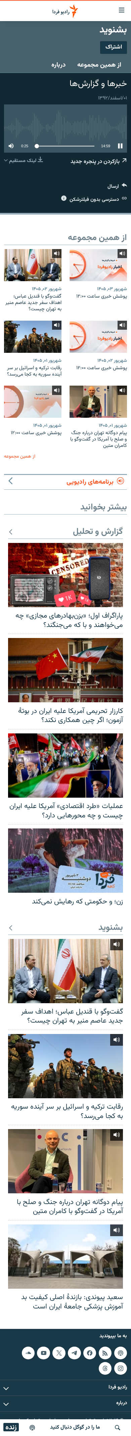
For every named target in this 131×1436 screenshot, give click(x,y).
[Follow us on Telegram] (74, 1353)
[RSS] (105, 1353)
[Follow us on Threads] (105, 1368)
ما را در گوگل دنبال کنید (75, 1427)
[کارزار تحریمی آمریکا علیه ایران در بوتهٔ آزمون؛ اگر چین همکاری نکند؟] (65, 670)
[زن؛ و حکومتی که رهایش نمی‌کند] (65, 860)
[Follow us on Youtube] (43, 1353)
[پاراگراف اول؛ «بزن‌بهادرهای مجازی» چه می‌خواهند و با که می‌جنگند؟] (65, 575)
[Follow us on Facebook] (89, 1353)
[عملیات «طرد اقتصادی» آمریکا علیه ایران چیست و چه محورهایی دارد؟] (65, 765)
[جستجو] (117, 1427)
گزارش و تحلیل (98, 532)
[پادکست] (32, 1427)
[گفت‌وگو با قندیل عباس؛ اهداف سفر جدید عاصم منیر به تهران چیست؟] (32, 265)
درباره (58, 65)
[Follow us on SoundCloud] (28, 1353)
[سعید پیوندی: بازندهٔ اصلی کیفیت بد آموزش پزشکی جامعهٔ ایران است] (65, 1256)
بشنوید (110, 928)
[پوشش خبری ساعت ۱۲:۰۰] (98, 265)
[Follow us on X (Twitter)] (58, 1353)
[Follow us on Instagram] (120, 1368)
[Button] (117, 187)
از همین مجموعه (99, 65)
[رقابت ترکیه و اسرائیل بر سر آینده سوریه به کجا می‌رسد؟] (32, 337)
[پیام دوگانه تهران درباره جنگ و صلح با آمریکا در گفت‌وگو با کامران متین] (98, 402)
